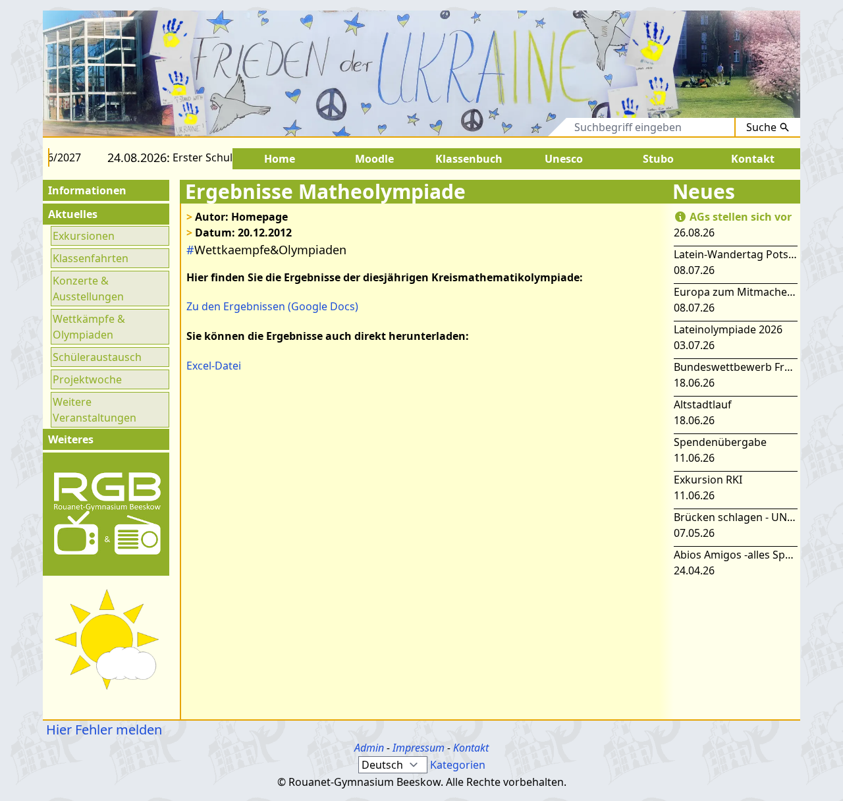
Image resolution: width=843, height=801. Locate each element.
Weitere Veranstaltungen (94, 410)
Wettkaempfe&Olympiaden (266, 250)
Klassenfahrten (90, 258)
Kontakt (471, 747)
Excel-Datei (213, 365)
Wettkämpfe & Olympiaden (89, 327)
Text (544, 127)
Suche (761, 127)
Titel (502, 127)
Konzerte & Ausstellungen (88, 288)
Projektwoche (87, 379)
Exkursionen (84, 236)
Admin (369, 747)
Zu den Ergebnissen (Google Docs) (272, 306)
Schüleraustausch (97, 357)
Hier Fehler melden (102, 729)
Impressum (419, 747)
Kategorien (457, 765)
